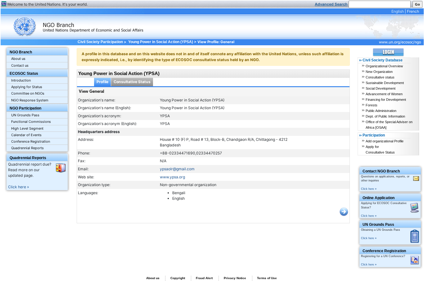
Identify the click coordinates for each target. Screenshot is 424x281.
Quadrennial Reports (27, 148)
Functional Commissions (31, 121)
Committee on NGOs (27, 93)
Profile (102, 81)
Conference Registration (30, 141)
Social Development (380, 88)
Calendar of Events (26, 135)
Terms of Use (267, 278)
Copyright (177, 278)
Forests (371, 105)
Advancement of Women (384, 94)
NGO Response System (29, 100)
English (397, 11)
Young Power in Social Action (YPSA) (160, 42)
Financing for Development (386, 99)
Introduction (21, 80)
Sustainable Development (385, 83)
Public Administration (381, 111)
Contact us (20, 65)
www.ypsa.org (172, 177)
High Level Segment (27, 128)
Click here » (18, 187)
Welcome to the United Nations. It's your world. (47, 4)
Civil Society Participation (100, 42)
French (413, 11)
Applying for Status (26, 87)
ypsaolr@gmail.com (177, 169)
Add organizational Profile (385, 141)
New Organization (379, 72)
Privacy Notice (235, 278)
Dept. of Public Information (385, 116)
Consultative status (380, 77)
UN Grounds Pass (25, 115)
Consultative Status (132, 81)
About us (18, 58)
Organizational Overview (384, 66)
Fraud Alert (204, 278)
